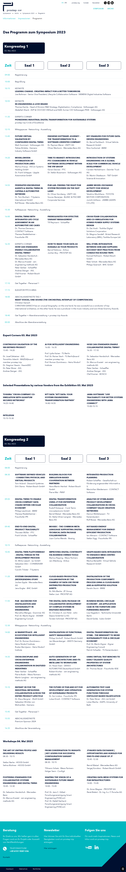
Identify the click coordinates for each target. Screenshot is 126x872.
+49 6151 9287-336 (19, 851)
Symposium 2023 (28, 13)
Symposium (98, 9)
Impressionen (24, 18)
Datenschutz (23, 869)
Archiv (110, 9)
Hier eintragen (50, 848)
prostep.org (76, 3)
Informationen (9, 18)
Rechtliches (36, 869)
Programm (41, 13)
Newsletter (96, 3)
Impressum (10, 869)
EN (66, 3)
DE (62, 3)
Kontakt (86, 3)
